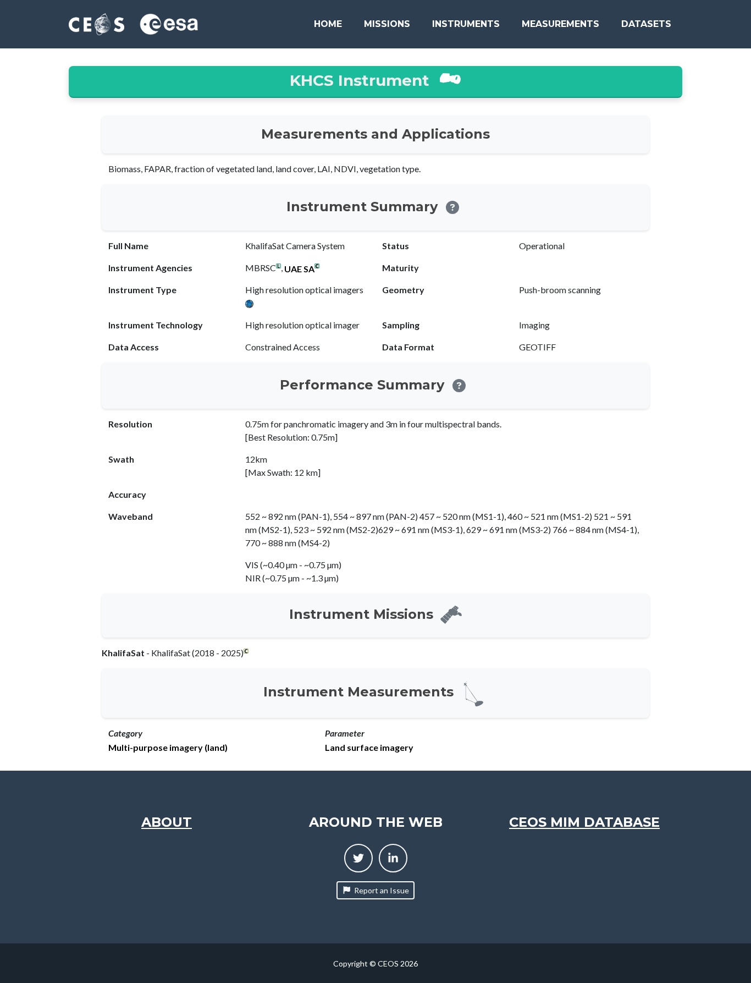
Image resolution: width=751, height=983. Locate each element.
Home (328, 24)
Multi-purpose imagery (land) (168, 747)
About (166, 822)
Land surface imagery (369, 747)
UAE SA (299, 269)
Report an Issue (381, 890)
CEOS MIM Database (584, 822)
